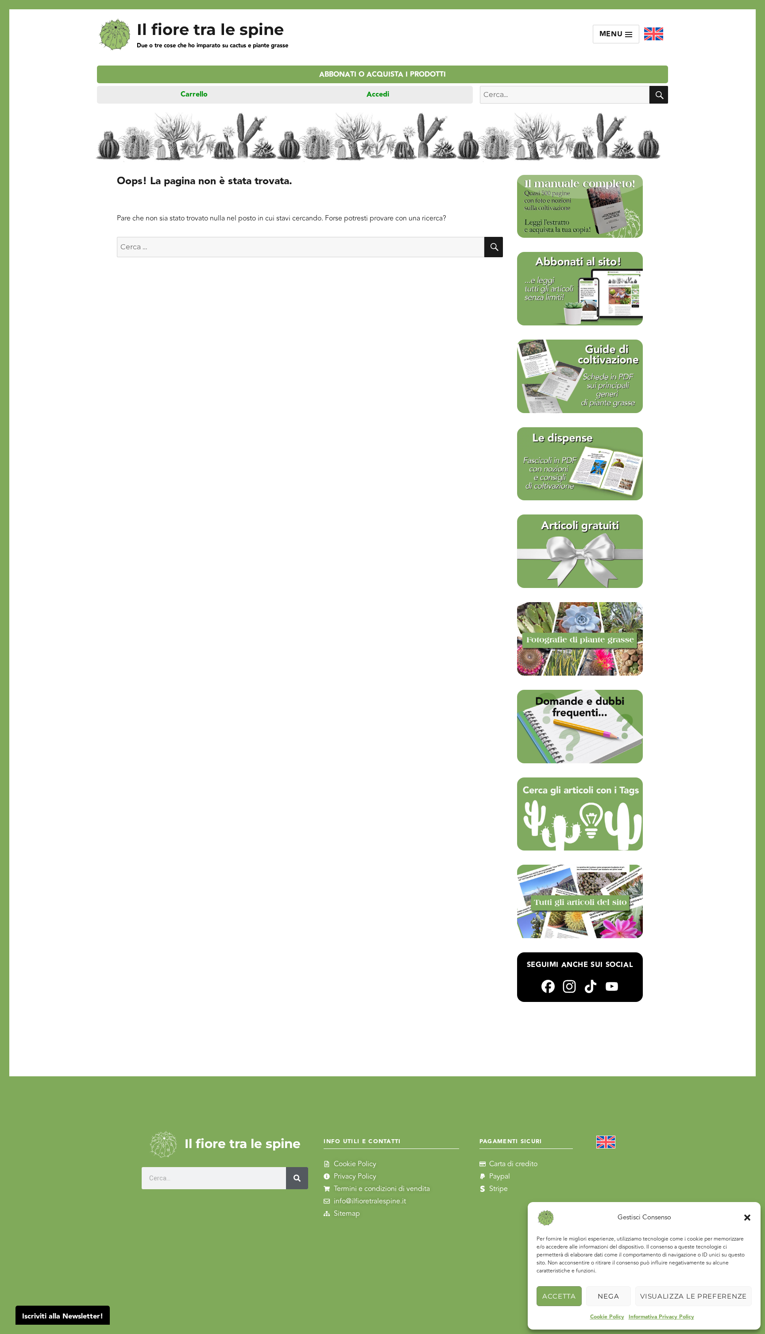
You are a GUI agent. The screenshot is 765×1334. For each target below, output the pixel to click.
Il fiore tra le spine (210, 29)
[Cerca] (297, 1178)
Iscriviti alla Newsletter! (62, 1316)
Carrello (194, 94)
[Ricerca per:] (564, 94)
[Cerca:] (300, 247)
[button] (747, 1217)
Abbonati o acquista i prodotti (382, 74)
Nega (608, 1296)
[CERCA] (658, 95)
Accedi (378, 94)
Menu (612, 34)
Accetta (559, 1296)
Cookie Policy (607, 1317)
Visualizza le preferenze (693, 1296)
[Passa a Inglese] (654, 34)
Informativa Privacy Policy (661, 1317)
